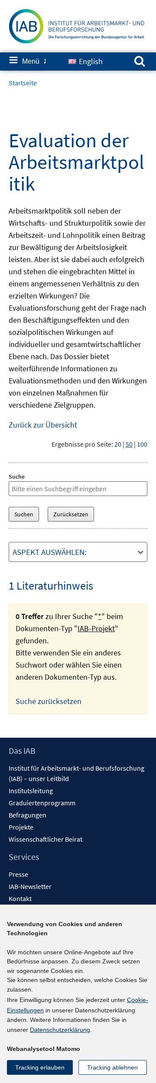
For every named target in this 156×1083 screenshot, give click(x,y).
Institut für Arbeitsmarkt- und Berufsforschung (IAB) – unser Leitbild (76, 773)
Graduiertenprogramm (42, 802)
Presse (18, 874)
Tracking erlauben (40, 1067)
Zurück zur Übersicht (43, 425)
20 (117, 444)
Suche (17, 476)
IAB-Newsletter (30, 886)
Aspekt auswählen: (50, 552)
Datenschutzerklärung (60, 1029)
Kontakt (20, 898)
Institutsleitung (31, 790)
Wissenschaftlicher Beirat (45, 839)
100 (142, 444)
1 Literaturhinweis (51, 585)
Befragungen (27, 815)
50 (129, 444)
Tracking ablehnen (112, 1067)
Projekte (21, 827)
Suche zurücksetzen (48, 701)
